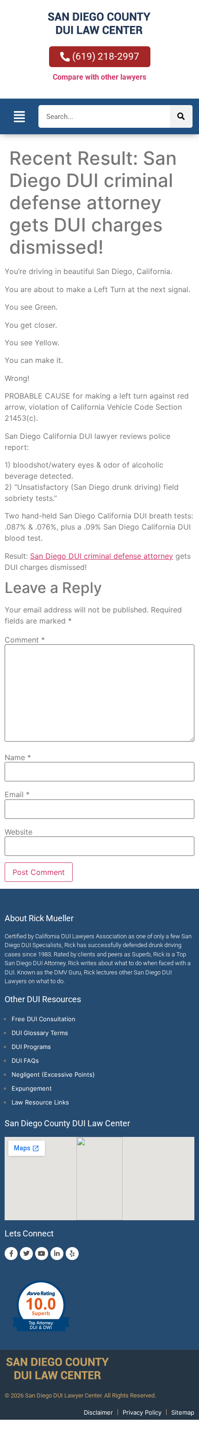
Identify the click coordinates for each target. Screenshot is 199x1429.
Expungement (32, 1088)
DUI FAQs (25, 1060)
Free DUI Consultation (43, 1019)
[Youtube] (41, 1253)
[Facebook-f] (11, 1253)
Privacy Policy (142, 1412)
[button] (19, 116)
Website (18, 832)
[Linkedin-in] (56, 1253)
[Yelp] (72, 1253)
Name (18, 757)
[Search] (181, 116)
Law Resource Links (40, 1102)
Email (17, 794)
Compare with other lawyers (99, 77)
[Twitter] (26, 1253)
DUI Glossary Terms (40, 1032)
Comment (25, 639)
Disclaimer (98, 1412)
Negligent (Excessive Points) (53, 1074)
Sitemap (182, 1412)
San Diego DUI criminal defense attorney (101, 556)
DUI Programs (31, 1046)
